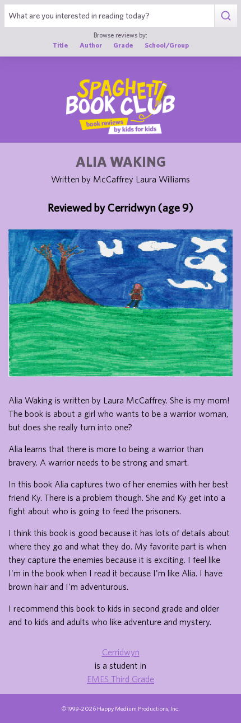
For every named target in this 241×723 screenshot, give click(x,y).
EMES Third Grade (120, 679)
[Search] (225, 15)
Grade (123, 45)
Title (60, 45)
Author (91, 45)
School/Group (167, 45)
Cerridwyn (121, 652)
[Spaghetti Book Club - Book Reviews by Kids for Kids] (120, 106)
